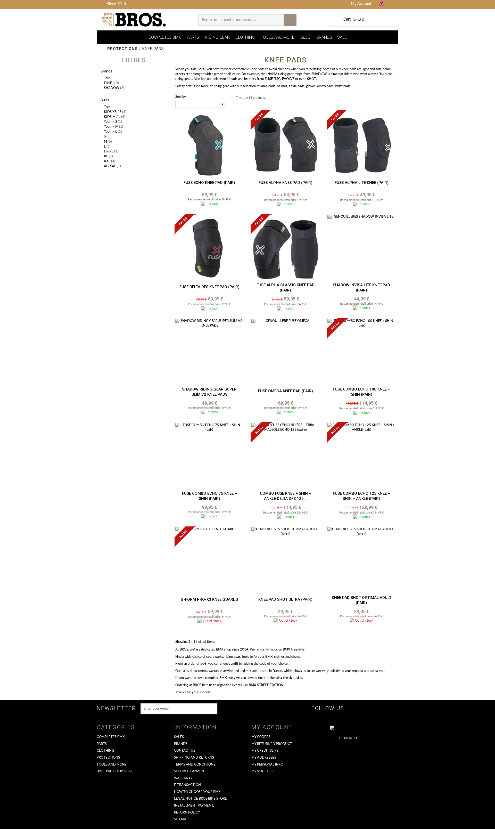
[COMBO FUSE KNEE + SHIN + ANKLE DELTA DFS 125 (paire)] (285, 457)
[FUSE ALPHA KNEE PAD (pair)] (285, 144)
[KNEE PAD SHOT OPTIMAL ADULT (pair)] (361, 561)
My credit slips (264, 750)
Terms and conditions (194, 764)
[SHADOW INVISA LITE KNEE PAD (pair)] (361, 249)
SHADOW (114, 88)
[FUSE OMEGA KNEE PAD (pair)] (285, 353)
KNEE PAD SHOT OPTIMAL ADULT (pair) (361, 600)
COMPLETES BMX (164, 37)
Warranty (183, 778)
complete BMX (216, 678)
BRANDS (324, 37)
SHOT (311, 79)
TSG (277, 79)
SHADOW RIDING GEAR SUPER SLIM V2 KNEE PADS (209, 392)
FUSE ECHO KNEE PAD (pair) (209, 182)
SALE (342, 37)
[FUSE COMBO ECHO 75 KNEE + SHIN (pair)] (209, 457)
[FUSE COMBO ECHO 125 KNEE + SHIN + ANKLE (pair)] (361, 457)
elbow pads (325, 86)
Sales (179, 737)
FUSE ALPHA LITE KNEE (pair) (362, 182)
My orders (260, 737)
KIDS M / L (114, 117)
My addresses (263, 757)
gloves (311, 86)
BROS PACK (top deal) (115, 771)
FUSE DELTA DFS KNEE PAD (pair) (209, 287)
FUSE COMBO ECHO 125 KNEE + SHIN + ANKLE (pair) (361, 496)
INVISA (271, 74)
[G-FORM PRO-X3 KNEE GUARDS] (209, 561)
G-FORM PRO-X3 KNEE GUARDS (209, 599)
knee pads (267, 86)
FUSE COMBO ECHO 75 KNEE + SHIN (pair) (209, 496)
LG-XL (111, 151)
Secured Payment (190, 771)
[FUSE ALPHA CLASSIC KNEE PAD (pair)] (285, 249)
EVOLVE (288, 79)
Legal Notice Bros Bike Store (200, 798)
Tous (107, 78)
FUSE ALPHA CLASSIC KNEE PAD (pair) (286, 287)
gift (235, 663)
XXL (109, 161)
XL (108, 156)
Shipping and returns (194, 757)
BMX (201, 69)
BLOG (305, 37)
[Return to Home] (102, 49)
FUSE (111, 83)
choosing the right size (285, 678)
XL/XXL (112, 166)
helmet (282, 86)
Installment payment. (194, 805)
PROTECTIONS (108, 757)
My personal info (267, 764)
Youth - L (113, 131)
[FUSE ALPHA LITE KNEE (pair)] (361, 144)
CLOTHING (245, 37)
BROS (184, 649)
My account (271, 727)
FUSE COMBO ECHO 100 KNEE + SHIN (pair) (361, 392)
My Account (361, 4)
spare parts (214, 657)
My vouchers (263, 771)
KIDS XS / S (115, 112)
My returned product (271, 744)
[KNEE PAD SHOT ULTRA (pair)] (285, 561)
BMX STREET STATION (266, 685)
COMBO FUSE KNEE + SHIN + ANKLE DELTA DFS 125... (285, 496)
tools (245, 657)
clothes (279, 657)
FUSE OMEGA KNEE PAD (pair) (285, 391)
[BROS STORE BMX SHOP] (134, 20)
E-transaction (187, 785)
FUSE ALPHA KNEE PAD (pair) (285, 182)
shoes (295, 657)
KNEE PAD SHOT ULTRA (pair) (285, 599)
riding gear (232, 657)
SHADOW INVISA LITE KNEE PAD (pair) (361, 287)
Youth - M (113, 126)
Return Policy (187, 812)
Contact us (184, 750)
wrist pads (342, 86)
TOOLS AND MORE (277, 37)
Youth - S (113, 122)
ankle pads (296, 86)
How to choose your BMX (197, 792)
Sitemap (181, 819)
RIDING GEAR (217, 37)
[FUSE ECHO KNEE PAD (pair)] (209, 144)
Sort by (180, 97)
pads (233, 79)
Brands (180, 744)
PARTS (193, 37)
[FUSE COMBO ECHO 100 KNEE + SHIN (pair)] (361, 353)
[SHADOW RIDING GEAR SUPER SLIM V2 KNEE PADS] (209, 353)
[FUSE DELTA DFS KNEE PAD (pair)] (209, 249)
